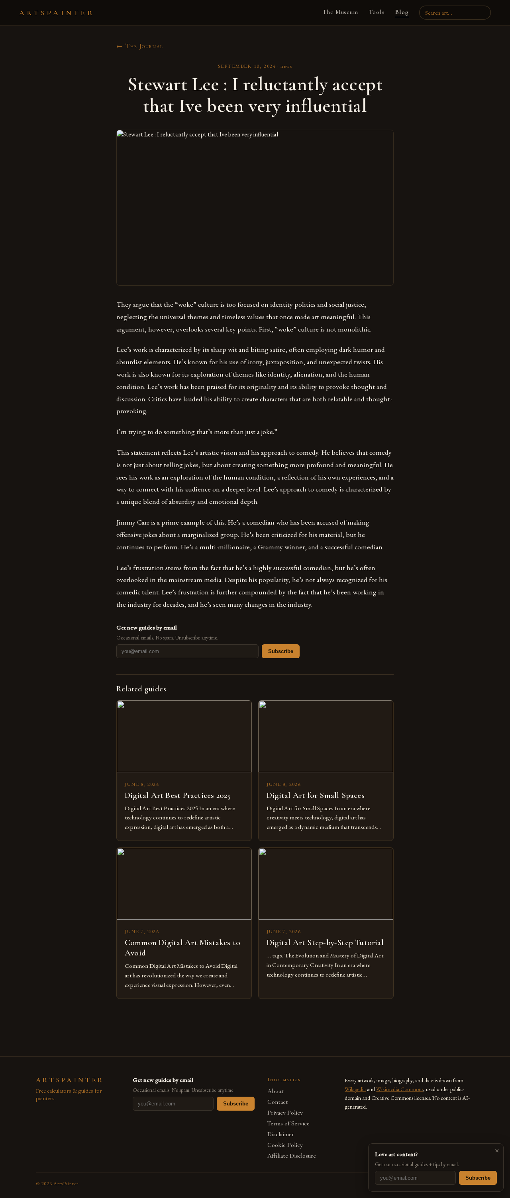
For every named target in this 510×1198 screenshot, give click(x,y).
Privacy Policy (285, 1113)
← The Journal (139, 46)
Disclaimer (280, 1134)
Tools (377, 12)
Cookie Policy (285, 1145)
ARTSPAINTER (57, 12)
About (275, 1091)
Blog (402, 12)
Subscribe (280, 651)
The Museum (340, 12)
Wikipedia (355, 1089)
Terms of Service (288, 1123)
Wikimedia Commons (399, 1089)
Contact (277, 1102)
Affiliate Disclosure (291, 1156)
